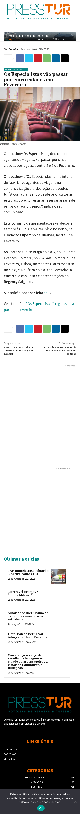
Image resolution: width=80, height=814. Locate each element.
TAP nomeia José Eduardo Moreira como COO (28, 572)
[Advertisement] (40, 408)
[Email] (65, 58)
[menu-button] (74, 27)
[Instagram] (39, 730)
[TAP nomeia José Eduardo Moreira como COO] (58, 576)
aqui (47, 292)
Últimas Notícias (21, 559)
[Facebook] (20, 58)
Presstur (13, 49)
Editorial (9, 759)
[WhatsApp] (47, 58)
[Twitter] (29, 58)
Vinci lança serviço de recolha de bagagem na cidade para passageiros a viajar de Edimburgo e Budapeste (28, 661)
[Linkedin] (56, 58)
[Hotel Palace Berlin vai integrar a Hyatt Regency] (58, 639)
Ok (41, 808)
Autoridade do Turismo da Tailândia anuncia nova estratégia (28, 616)
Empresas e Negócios (16, 69)
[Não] (75, 802)
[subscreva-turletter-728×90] (40, 36)
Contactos (10, 749)
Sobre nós (10, 754)
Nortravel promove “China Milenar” (23, 593)
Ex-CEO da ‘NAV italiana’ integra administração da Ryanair (19, 350)
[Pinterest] (38, 58)
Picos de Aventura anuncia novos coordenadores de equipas (60, 350)
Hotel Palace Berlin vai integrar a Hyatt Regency (27, 635)
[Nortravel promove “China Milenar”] (58, 597)
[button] (65, 27)
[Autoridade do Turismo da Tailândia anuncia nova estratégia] (58, 618)
